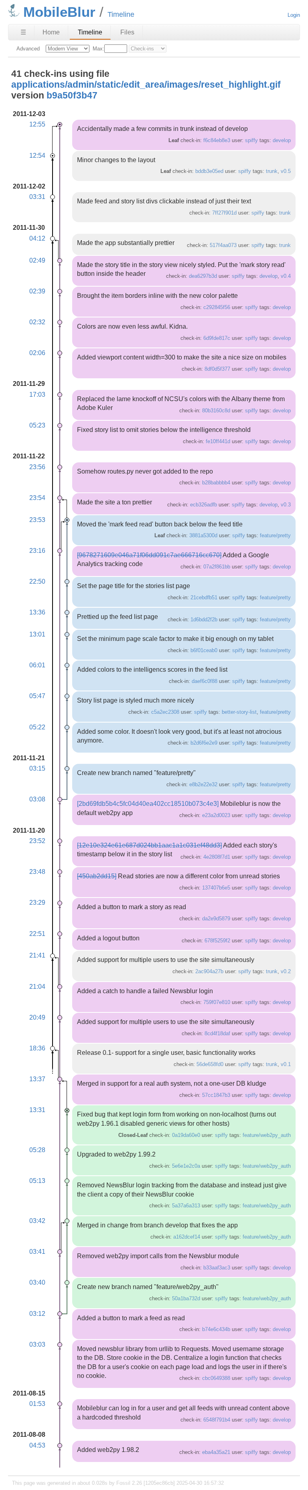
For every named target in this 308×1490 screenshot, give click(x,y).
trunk (272, 171)
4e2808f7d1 (216, 857)
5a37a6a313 (186, 1206)
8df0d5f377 (217, 369)
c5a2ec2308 (165, 712)
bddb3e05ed (209, 171)
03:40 (37, 1282)
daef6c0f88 (204, 681)
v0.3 (286, 505)
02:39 (37, 291)
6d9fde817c (216, 338)
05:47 (37, 696)
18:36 (37, 1048)
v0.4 (286, 276)
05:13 (37, 1180)
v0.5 (286, 171)
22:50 (37, 581)
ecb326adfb (203, 505)
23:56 (37, 467)
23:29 (37, 902)
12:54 (37, 155)
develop (282, 140)
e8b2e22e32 (203, 784)
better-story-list (239, 712)
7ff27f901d (224, 213)
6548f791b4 (216, 1420)
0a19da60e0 (186, 1135)
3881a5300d (203, 535)
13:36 (37, 612)
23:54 (37, 497)
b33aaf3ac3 (216, 1268)
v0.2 (286, 971)
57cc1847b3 (216, 1095)
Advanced (28, 49)
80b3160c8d (216, 411)
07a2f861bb (216, 567)
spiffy (251, 140)
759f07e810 (216, 1002)
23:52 (37, 840)
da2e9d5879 (216, 919)
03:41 (37, 1251)
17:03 (37, 394)
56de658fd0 (210, 1064)
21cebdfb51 (203, 597)
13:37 (37, 1079)
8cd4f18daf (217, 1033)
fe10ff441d (218, 441)
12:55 (37, 124)
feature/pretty (275, 535)
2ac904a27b (209, 971)
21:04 (37, 986)
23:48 (37, 871)
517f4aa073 (223, 245)
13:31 (37, 1109)
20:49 (37, 1017)
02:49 (37, 260)
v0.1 (286, 1064)
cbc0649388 (216, 1378)
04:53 (37, 1445)
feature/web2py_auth (267, 1135)
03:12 (37, 1313)
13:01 (37, 634)
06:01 (37, 665)
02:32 (37, 322)
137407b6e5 (216, 888)
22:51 (37, 933)
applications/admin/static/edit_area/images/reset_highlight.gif (146, 84)
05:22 (37, 727)
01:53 (37, 1403)
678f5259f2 (217, 941)
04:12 (37, 238)
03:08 (37, 799)
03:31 (37, 196)
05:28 (37, 1150)
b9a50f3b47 (72, 95)
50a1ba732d (186, 1298)
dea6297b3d (203, 276)
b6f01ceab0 (203, 650)
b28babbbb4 (216, 483)
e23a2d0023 (216, 815)
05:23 (37, 425)
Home (51, 32)
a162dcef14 (186, 1237)
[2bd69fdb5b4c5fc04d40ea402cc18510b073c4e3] (148, 803)
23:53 (37, 519)
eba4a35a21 (216, 1452)
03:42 (37, 1220)
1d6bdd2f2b (203, 619)
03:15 (37, 768)
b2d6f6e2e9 (203, 743)
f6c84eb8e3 (216, 140)
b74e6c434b (216, 1329)
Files (127, 32)
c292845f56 (216, 307)
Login (294, 15)
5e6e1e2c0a (186, 1166)
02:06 (37, 352)
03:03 (37, 1344)
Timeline (90, 32)
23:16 (37, 550)
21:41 (37, 955)
